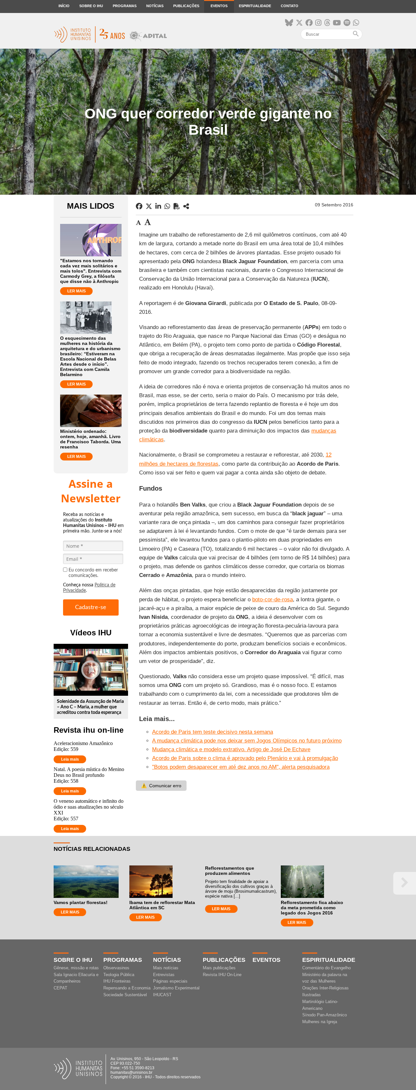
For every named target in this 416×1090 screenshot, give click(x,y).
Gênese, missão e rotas (76, 967)
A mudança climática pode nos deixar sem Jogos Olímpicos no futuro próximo (247, 741)
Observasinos (116, 967)
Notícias (154, 6)
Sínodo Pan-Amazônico (324, 1014)
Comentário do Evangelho (326, 967)
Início (64, 6)
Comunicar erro (161, 785)
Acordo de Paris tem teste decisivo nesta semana (212, 732)
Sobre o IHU (91, 6)
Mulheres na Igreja (319, 1021)
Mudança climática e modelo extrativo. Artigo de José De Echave (231, 749)
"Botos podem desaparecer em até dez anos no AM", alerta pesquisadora (241, 767)
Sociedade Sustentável (125, 994)
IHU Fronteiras (117, 981)
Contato (289, 6)
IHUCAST (162, 994)
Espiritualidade (255, 6)
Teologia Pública (118, 974)
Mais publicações (219, 967)
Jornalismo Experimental (176, 988)
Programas (124, 6)
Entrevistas (164, 974)
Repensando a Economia (126, 988)
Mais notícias (165, 967)
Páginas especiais (170, 981)
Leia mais (70, 759)
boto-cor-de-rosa (272, 599)
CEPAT (60, 988)
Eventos (219, 6)
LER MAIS (76, 291)
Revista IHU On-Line (222, 974)
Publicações (186, 6)
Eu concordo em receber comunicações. (93, 573)
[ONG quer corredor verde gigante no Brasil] (186, 206)
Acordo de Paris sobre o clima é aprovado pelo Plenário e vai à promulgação (245, 758)
